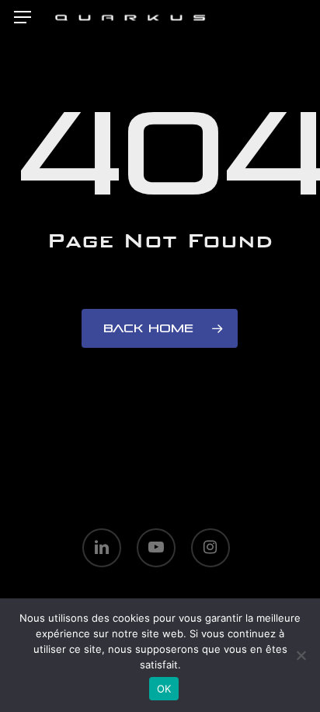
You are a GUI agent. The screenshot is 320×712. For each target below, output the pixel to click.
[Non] (300, 655)
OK (164, 688)
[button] (22, 17)
